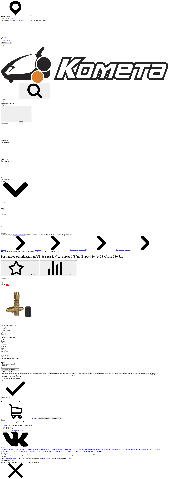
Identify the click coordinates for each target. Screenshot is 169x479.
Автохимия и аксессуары (17, 451)
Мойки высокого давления (75, 449)
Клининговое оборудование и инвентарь (138, 449)
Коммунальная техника (33, 451)
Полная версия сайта (8, 460)
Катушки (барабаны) (59, 449)
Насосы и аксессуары (27, 449)
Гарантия (42, 458)
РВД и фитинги (119, 449)
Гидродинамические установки (52, 451)
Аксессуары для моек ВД (43, 449)
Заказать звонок (6, 42)
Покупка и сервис (19, 235)
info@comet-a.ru (6, 105)
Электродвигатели (69, 451)
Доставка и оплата (15, 20)
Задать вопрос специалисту (10, 369)
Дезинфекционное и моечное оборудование (99, 449)
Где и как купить (6, 458)
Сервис (14, 458)
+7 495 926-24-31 (6, 40)
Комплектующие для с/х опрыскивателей (89, 451)
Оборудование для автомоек (10, 449)
